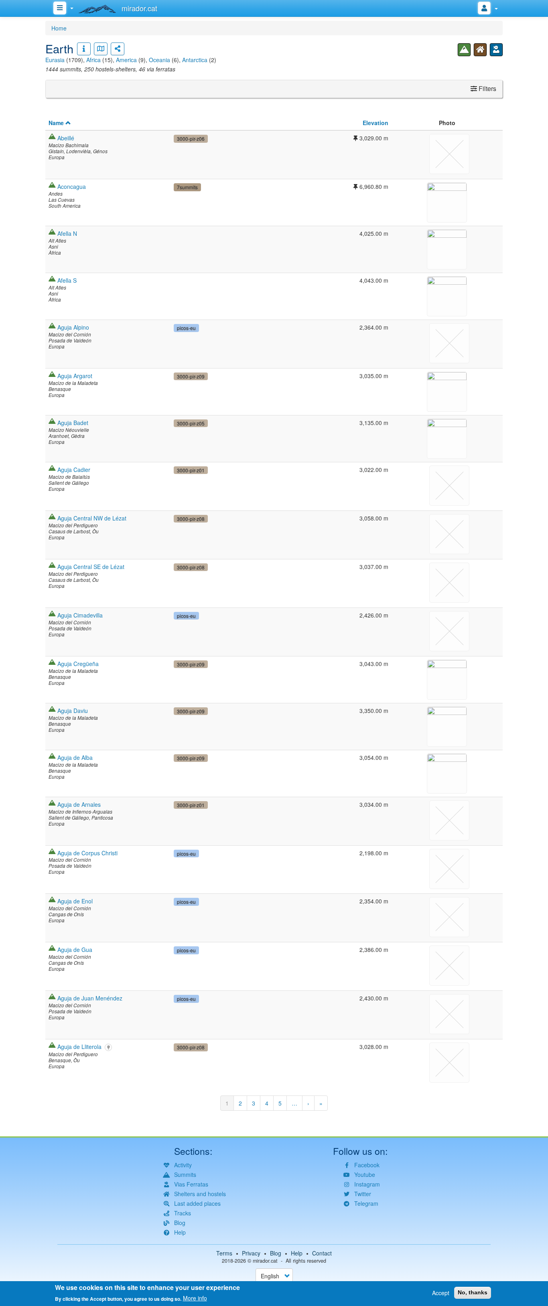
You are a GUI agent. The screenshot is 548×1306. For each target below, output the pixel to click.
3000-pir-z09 (191, 376)
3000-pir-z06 (191, 138)
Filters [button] (486, 88)
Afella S (67, 280)
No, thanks (472, 1292)
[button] (447, 201)
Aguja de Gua (74, 950)
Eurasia (55, 60)
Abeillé (65, 138)
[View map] (101, 49)
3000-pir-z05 (191, 423)
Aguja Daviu (72, 711)
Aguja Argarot (74, 376)
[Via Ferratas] (496, 49)
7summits (187, 187)
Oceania (159, 60)
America (126, 60)
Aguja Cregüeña (78, 664)
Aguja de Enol (75, 901)
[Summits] (464, 49)
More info (195, 1298)
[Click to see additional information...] (84, 49)
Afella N (67, 233)
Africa (93, 60)
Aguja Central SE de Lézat (90, 567)
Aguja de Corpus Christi (87, 853)
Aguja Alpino (73, 327)
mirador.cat (265, 1260)
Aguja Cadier (73, 470)
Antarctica (194, 60)
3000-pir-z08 (191, 518)
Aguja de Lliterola (79, 1047)
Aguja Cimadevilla (80, 615)
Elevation (375, 123)
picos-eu (186, 327)
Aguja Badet (72, 423)
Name (56, 123)
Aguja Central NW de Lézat (91, 518)
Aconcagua (71, 186)
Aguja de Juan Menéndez (89, 998)
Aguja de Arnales (79, 804)
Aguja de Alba (75, 757)
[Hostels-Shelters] (480, 49)
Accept (440, 1293)
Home (59, 28)
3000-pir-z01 (191, 470)
